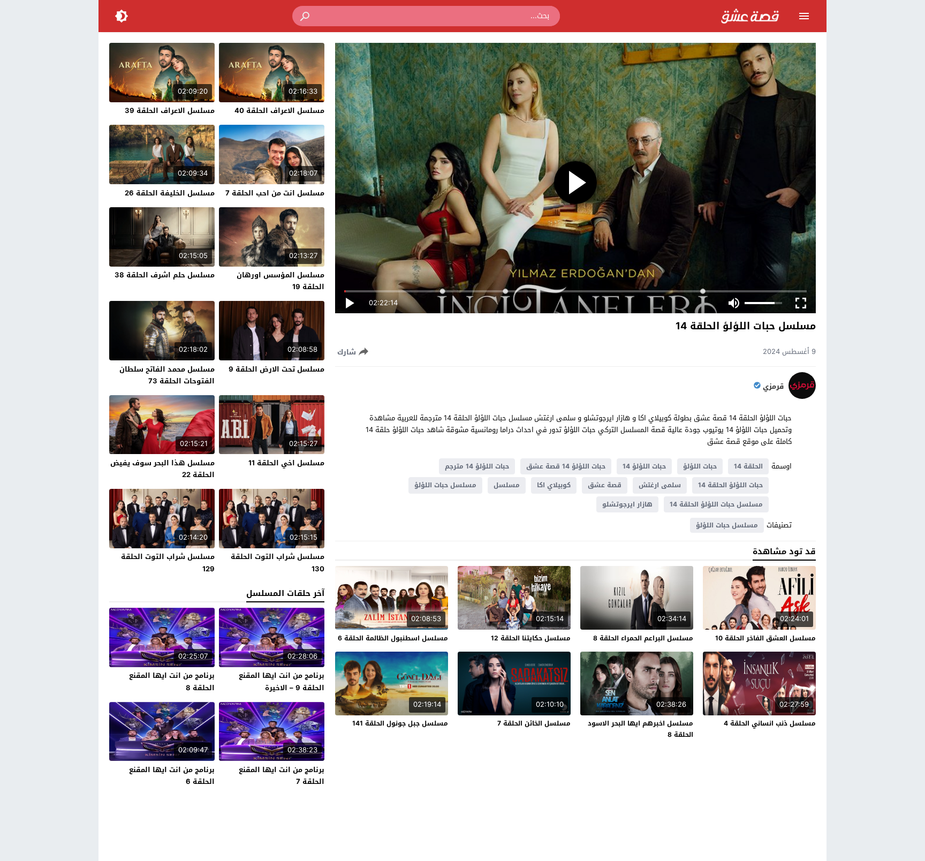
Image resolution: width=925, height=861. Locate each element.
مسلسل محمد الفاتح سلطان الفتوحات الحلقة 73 (167, 375)
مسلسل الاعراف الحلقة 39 (170, 110)
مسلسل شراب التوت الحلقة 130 (277, 562)
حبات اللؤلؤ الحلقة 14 (730, 485)
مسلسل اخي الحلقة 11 (286, 463)
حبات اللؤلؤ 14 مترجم (477, 466)
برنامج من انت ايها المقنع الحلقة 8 (172, 681)
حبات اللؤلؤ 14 (644, 466)
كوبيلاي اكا (554, 485)
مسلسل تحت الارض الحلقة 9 (276, 369)
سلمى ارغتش (660, 485)
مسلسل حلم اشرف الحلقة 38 (165, 275)
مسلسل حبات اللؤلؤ (445, 485)
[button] (305, 16)
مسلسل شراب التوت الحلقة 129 (168, 562)
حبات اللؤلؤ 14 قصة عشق (565, 466)
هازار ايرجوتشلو (627, 504)
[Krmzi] (802, 396)
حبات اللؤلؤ (700, 466)
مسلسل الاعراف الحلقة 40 (279, 110)
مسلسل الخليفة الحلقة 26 (170, 193)
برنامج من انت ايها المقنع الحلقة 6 (172, 775)
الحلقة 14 (748, 466)
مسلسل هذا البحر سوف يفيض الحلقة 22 (162, 468)
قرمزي (773, 386)
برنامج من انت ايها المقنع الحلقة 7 (281, 775)
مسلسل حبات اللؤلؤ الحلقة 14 (716, 504)
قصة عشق (604, 485)
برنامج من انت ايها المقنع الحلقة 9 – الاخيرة (281, 681)
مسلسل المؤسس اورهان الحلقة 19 (280, 280)
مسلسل (507, 485)
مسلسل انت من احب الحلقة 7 (274, 193)
